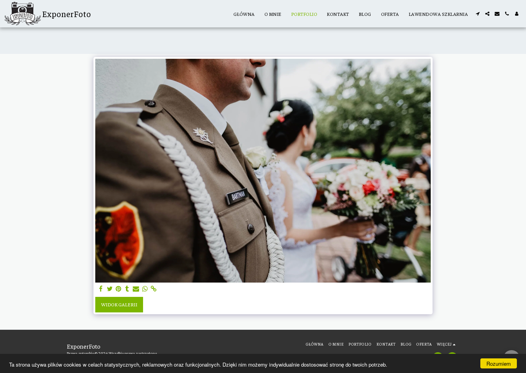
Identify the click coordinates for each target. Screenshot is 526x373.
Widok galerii (119, 304)
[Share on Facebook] (101, 289)
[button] (477, 13)
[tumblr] (127, 289)
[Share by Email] (136, 289)
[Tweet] (110, 289)
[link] (153, 289)
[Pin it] (118, 289)
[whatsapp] (145, 289)
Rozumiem (498, 363)
